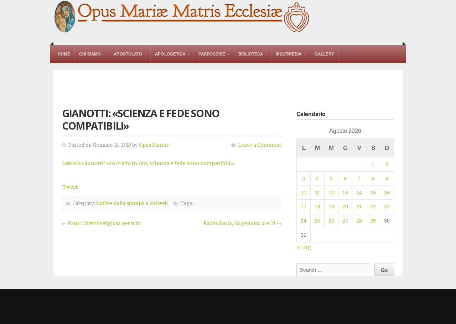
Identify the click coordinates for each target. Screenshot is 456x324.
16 (387, 192)
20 (345, 206)
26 (331, 221)
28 (359, 221)
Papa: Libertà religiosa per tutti (104, 223)
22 (373, 206)
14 (359, 192)
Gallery (325, 54)
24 (303, 221)
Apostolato (128, 54)
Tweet (70, 187)
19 (331, 206)
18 (317, 206)
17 (303, 206)
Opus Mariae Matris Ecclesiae (182, 17)
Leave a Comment (259, 145)
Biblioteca (250, 54)
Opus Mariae (154, 145)
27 (345, 221)
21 (359, 206)
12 (331, 192)
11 (317, 192)
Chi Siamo (90, 54)
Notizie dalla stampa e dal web (132, 203)
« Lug (303, 247)
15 (373, 192)
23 (387, 206)
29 (373, 221)
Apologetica (170, 54)
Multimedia (289, 54)
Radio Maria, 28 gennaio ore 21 (239, 223)
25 (317, 221)
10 (303, 192)
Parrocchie (212, 54)
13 (345, 192)
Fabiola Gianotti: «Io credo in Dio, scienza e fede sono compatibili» (148, 163)
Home (64, 54)
